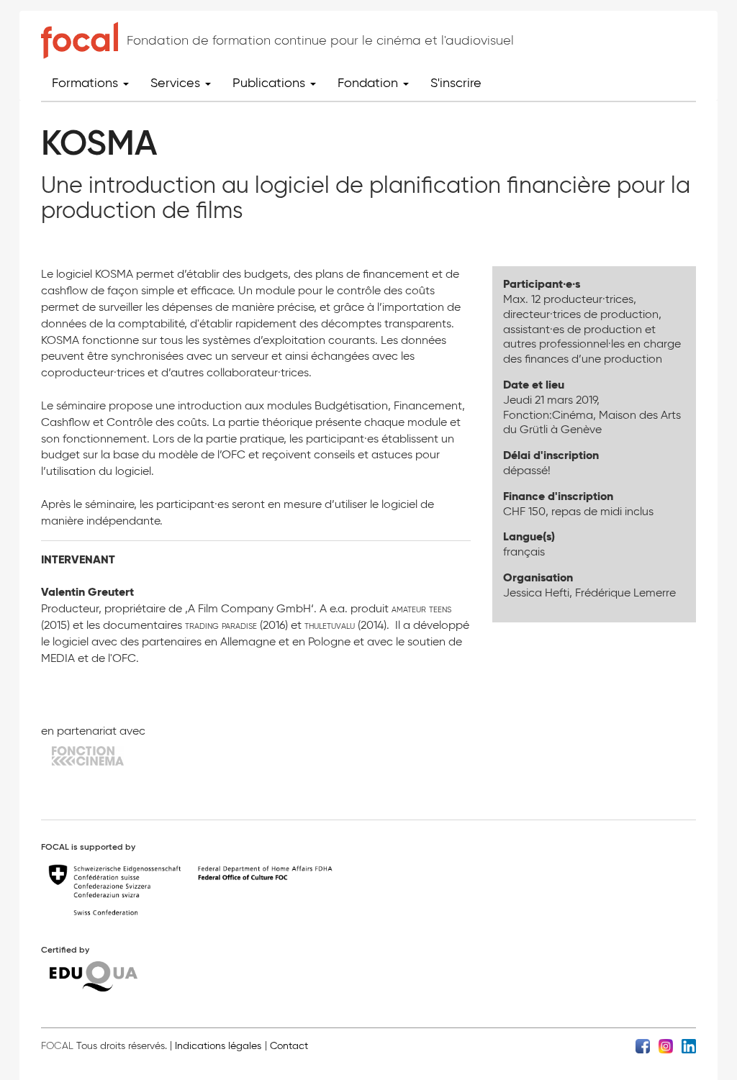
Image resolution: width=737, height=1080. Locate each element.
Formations (87, 83)
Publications (270, 83)
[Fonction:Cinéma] (88, 755)
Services (177, 83)
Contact (289, 1046)
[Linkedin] (689, 1045)
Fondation (370, 83)
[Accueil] (79, 40)
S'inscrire (455, 83)
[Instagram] (666, 1045)
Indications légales (218, 1046)
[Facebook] (643, 1045)
